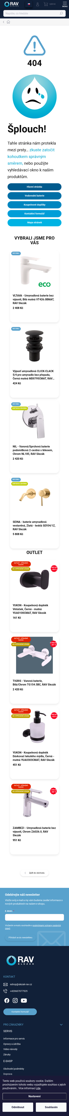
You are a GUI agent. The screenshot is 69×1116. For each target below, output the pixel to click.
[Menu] (65, 4)
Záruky (7, 1054)
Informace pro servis (14, 1038)
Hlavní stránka (34, 186)
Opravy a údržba (12, 1044)
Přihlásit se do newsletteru (20, 937)
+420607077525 (18, 991)
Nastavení (34, 1096)
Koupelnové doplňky (34, 204)
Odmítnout (18, 1107)
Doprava (7, 1074)
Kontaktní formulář (34, 213)
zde (38, 1088)
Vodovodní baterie (34, 195)
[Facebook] (6, 1000)
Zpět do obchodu (37, 873)
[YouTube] (24, 1000)
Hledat (61, 13)
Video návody (10, 1049)
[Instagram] (15, 1000)
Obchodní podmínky (13, 1068)
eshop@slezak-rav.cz (21, 984)
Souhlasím (51, 1107)
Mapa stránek (34, 222)
